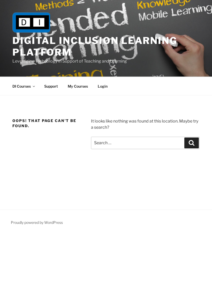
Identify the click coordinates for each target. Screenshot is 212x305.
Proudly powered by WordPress (37, 222)
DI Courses (21, 86)
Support (51, 86)
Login (103, 86)
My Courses (78, 86)
